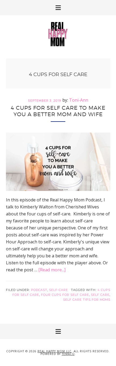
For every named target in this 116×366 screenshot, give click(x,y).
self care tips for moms (86, 299)
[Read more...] (52, 270)
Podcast (39, 290)
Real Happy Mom (58, 34)
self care (100, 295)
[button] (58, 7)
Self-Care (58, 290)
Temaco (68, 354)
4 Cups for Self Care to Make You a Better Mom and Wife (58, 111)
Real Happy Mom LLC (54, 351)
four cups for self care (65, 295)
